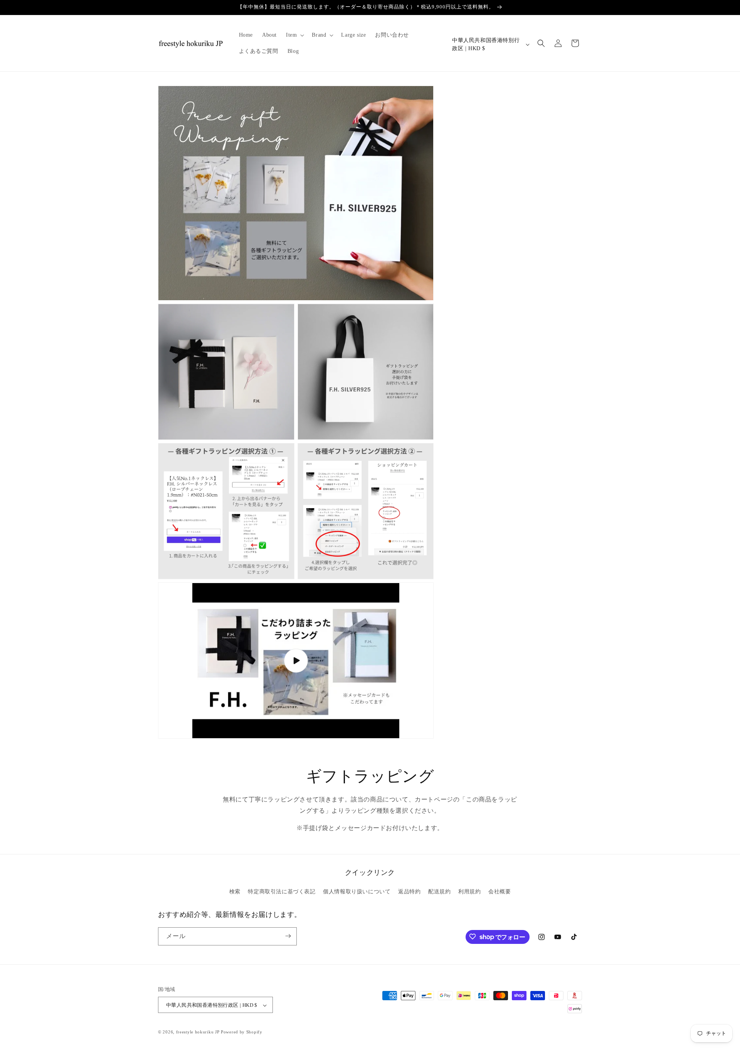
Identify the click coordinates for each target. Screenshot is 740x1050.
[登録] (287, 936)
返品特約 (409, 892)
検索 (234, 892)
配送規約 (439, 892)
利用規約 (469, 892)
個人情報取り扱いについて (356, 892)
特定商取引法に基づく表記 (281, 892)
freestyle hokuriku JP (198, 1032)
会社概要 (499, 892)
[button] (294, 35)
